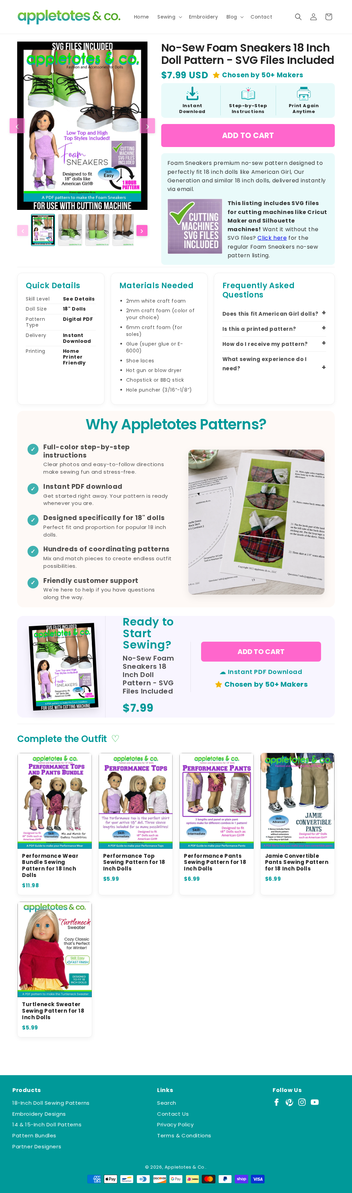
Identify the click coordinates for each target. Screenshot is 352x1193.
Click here (272, 238)
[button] (169, 17)
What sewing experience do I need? (264, 364)
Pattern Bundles (34, 1135)
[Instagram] (302, 1102)
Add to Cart (248, 135)
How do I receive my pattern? (265, 344)
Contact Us (173, 1113)
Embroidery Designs (39, 1113)
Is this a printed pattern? (259, 329)
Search (166, 1102)
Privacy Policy (175, 1124)
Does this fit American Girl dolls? (270, 313)
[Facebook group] (276, 1102)
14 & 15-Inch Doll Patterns (47, 1124)
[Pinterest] (289, 1102)
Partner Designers (36, 1146)
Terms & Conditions (184, 1135)
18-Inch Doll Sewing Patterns (51, 1102)
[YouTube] (315, 1102)
